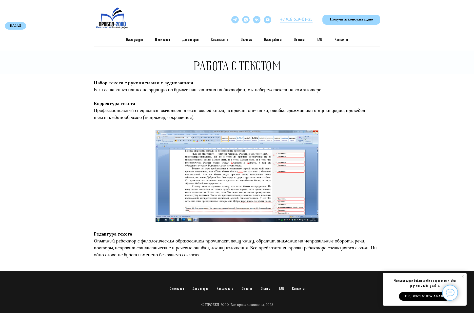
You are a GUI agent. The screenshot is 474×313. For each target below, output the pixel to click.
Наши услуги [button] (134, 39)
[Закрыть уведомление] (462, 276)
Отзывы (299, 39)
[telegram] (235, 19)
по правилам (439, 280)
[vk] (256, 19)
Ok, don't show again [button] (424, 296)
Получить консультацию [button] (351, 19)
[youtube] (267, 19)
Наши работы (272, 39)
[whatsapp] (246, 19)
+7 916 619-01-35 (296, 20)
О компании (162, 39)
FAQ (319, 39)
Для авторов (190, 39)
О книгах (246, 39)
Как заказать (219, 39)
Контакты (341, 39)
